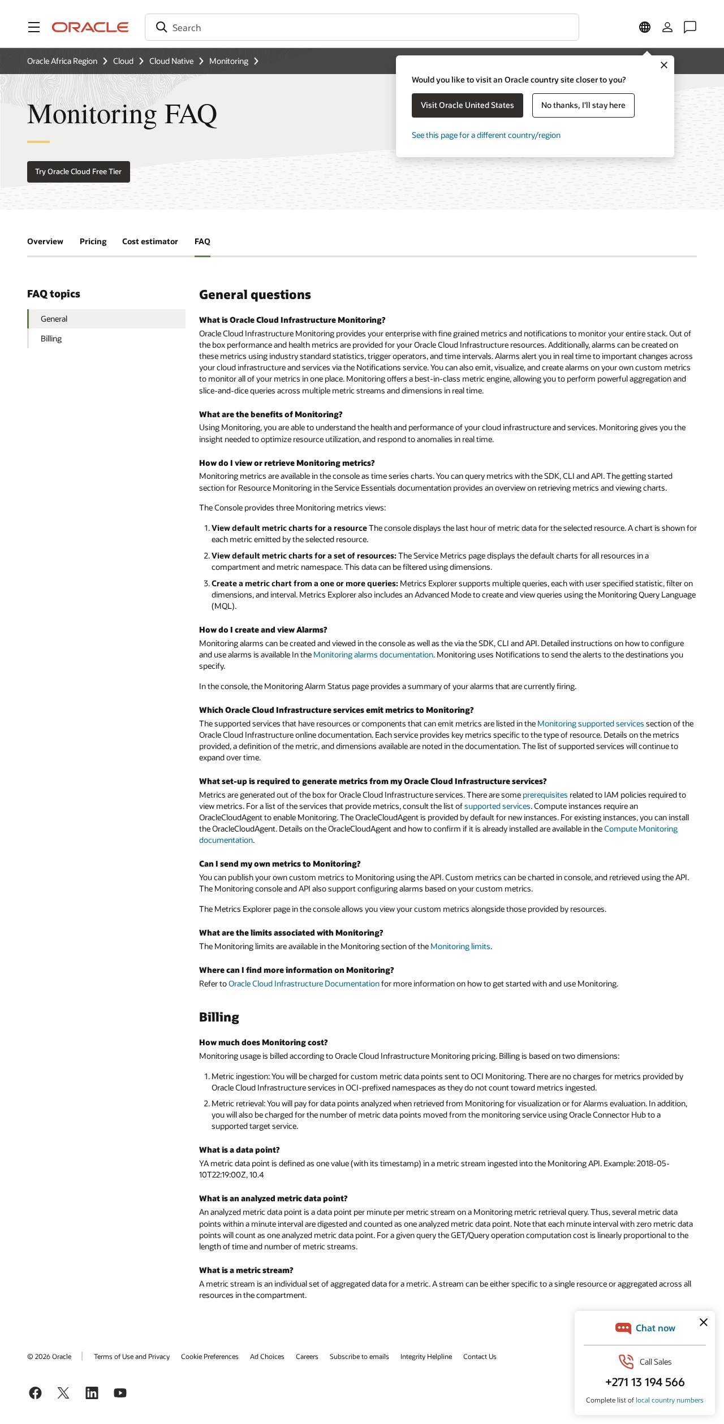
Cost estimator (150, 241)
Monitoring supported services (590, 723)
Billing (51, 338)
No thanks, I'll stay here (583, 104)
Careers (307, 1356)
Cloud (123, 60)
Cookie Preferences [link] (210, 1356)
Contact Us (480, 1356)
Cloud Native (171, 60)
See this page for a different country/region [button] (486, 134)
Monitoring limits (460, 946)
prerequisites (545, 794)
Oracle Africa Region (62, 60)
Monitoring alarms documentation (373, 654)
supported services (497, 805)
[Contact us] (690, 27)
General (54, 318)
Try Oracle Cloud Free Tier (78, 171)
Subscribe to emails (359, 1356)
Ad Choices (267, 1356)
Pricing (93, 241)
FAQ (202, 241)
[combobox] (362, 27)
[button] (34, 27)
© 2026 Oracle (49, 1356)
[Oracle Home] (90, 27)
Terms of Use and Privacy (132, 1356)
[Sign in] (667, 27)
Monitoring (228, 60)
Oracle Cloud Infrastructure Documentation (304, 983)
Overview (45, 241)
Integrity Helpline (426, 1356)
